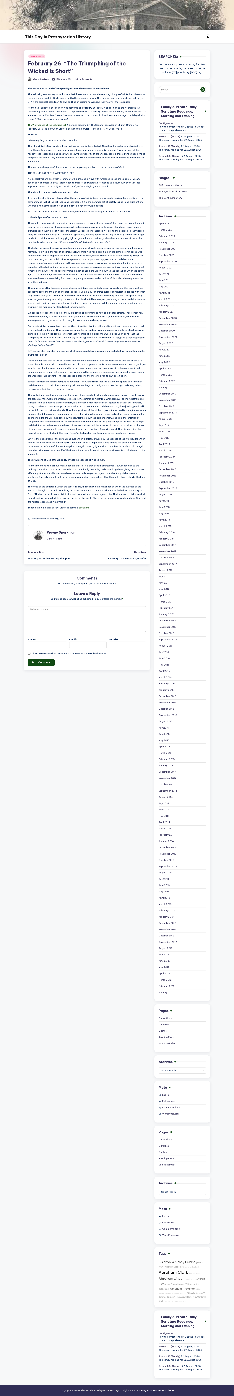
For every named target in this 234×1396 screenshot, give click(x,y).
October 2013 (166, 860)
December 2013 (167, 847)
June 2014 (164, 809)
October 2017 (166, 557)
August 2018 (166, 494)
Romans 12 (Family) (169, 146)
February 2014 (167, 834)
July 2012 (164, 954)
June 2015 (164, 733)
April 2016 (164, 670)
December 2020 (168, 318)
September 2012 (168, 942)
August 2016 (166, 645)
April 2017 (164, 595)
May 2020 (164, 362)
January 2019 (166, 463)
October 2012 (166, 935)
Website (113, 639)
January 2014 (166, 841)
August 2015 (166, 721)
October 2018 (166, 481)
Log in (165, 1094)
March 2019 (165, 450)
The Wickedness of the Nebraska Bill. (47, 125)
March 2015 (165, 752)
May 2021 (164, 286)
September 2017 (168, 563)
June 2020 (164, 355)
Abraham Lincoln (172, 1278)
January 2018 (166, 538)
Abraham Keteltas (173, 1267)
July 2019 (164, 425)
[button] (54, 538)
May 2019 (164, 437)
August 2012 (166, 948)
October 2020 (167, 330)
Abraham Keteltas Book (190, 1267)
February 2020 (167, 381)
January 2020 (166, 387)
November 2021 (167, 248)
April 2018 (164, 519)
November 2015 (167, 702)
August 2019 (166, 418)
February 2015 (167, 759)
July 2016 (164, 652)
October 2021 (166, 255)
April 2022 (164, 223)
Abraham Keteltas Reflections (175, 1293)
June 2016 (164, 658)
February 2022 (167, 236)
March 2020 (165, 374)
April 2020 (165, 368)
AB (160, 1263)
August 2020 (166, 343)
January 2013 (166, 916)
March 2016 (165, 677)
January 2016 (166, 689)
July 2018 (164, 500)
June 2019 (164, 431)
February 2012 (167, 986)
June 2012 (164, 960)
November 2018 (167, 475)
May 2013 (164, 891)
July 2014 (164, 803)
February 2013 (167, 910)
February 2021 (37, 56)
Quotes (163, 1030)
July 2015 (164, 727)
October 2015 (166, 708)
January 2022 (166, 242)
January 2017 (166, 614)
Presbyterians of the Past (173, 191)
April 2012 (164, 973)
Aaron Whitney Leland (178, 1262)
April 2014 (164, 822)
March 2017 (165, 601)
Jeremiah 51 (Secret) (170, 155)
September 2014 (168, 790)
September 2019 (168, 412)
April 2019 (164, 444)
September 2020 (168, 337)
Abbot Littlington (180, 1301)
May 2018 (164, 513)
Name (32, 639)
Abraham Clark (173, 1272)
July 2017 (164, 576)
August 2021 (166, 267)
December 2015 (167, 696)
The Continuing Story (170, 197)
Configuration (166, 123)
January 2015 (166, 765)
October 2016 (166, 633)
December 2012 (167, 923)
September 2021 (168, 261)
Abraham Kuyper (195, 1273)
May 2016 (164, 664)
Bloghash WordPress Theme (157, 1390)
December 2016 (167, 620)
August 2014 (166, 797)
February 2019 (167, 456)
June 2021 (164, 280)
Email (73, 639)
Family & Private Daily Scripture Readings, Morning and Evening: (179, 111)
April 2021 (164, 292)
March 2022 (165, 229)
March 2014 (165, 828)
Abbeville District (195, 1293)
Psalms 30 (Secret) (169, 136)
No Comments (85, 79)
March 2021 (165, 299)
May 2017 (164, 589)
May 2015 (164, 740)
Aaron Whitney (191, 1279)
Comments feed (171, 1107)
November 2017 (167, 551)
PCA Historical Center (171, 185)
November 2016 (167, 626)
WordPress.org (170, 1113)
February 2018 (167, 532)
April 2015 (164, 746)
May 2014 (164, 815)
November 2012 (167, 929)
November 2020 (168, 324)
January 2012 (166, 992)
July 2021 (164, 274)
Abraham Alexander (183, 1288)
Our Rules (164, 1024)
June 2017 (164, 582)
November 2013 (167, 853)
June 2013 (164, 885)
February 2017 (167, 607)
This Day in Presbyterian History (58, 36)
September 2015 (168, 715)
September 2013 (168, 866)
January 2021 (166, 311)
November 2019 (167, 400)
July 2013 (164, 878)
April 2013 (164, 897)
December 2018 (167, 469)
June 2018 (164, 507)
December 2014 (167, 771)
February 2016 (167, 683)
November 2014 (167, 778)
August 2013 (166, 872)
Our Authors (165, 1018)
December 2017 (167, 544)
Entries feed (169, 1101)
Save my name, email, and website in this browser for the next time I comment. (70, 653)
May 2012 (164, 967)
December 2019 (167, 393)
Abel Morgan (168, 1301)
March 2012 (165, 979)
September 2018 (168, 488)
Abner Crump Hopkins (174, 1284)
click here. (84, 507)
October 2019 (166, 406)
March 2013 (165, 904)
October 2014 (166, 784)
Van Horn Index (167, 1043)
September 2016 (168, 639)
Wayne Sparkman (61, 532)
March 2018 (165, 526)
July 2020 (164, 349)
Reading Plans (166, 1037)
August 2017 (166, 570)
